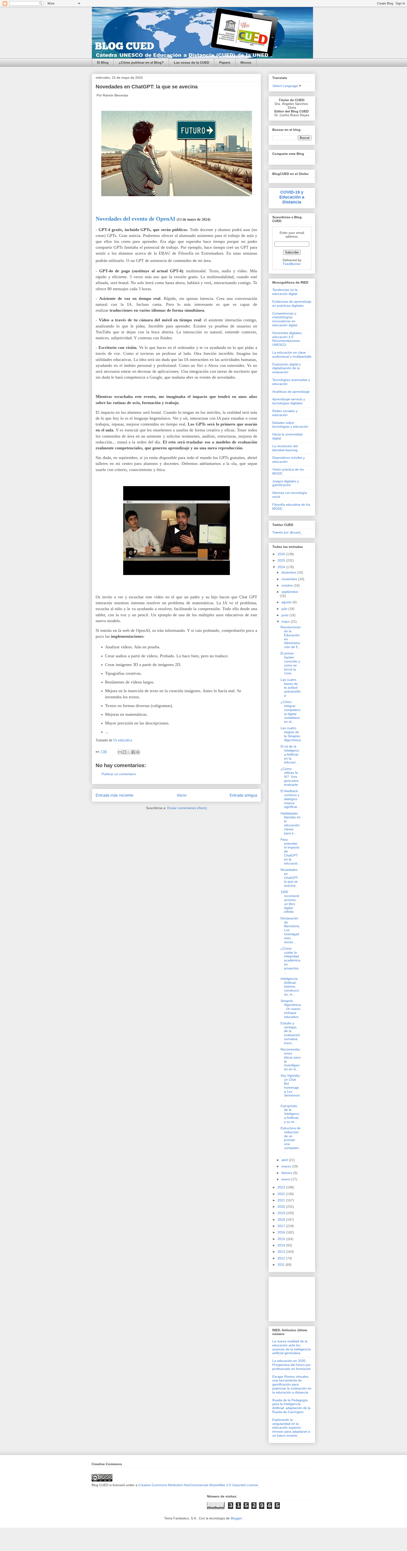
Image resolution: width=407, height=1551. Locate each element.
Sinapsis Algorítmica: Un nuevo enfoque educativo (291, 1008)
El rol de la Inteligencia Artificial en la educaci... (290, 754)
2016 (281, 1232)
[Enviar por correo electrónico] (120, 752)
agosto (287, 602)
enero (286, 1179)
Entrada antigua (243, 795)
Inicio (181, 795)
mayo (286, 621)
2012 (281, 1258)
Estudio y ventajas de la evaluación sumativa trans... (290, 1033)
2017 (281, 1226)
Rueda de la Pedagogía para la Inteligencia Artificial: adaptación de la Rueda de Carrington (291, 1406)
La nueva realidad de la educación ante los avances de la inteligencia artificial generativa (291, 1347)
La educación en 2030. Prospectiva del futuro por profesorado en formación (291, 1365)
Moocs (245, 62)
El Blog (103, 62)
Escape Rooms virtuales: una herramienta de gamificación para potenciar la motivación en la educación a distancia (291, 1384)
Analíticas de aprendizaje (291, 391)
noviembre (289, 579)
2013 (281, 1251)
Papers (224, 62)
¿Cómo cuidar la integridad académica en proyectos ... (290, 960)
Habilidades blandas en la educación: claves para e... (291, 823)
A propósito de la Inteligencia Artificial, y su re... (290, 1114)
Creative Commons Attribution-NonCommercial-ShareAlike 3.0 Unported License (198, 1485)
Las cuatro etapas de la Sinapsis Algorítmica (291, 734)
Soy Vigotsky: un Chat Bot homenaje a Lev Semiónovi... (291, 1087)
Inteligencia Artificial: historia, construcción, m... (290, 986)
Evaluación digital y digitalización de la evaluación (286, 368)
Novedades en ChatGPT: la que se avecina (289, 877)
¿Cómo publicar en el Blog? (141, 62)
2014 (281, 1245)
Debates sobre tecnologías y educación (290, 425)
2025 (281, 560)
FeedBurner (292, 264)
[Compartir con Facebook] (133, 752)
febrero (287, 1173)
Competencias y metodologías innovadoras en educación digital (284, 319)
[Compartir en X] (128, 752)
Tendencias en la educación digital (284, 292)
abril (285, 1160)
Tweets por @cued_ (287, 532)
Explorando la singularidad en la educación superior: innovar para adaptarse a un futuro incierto (291, 1427)
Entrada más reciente (114, 795)
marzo (286, 1166)
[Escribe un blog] (124, 752)
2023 (281, 1187)
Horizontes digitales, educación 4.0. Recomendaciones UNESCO (287, 339)
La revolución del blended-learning (285, 448)
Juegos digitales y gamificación (285, 483)
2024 (281, 567)
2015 (281, 1239)
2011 (281, 1264)
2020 (281, 1206)
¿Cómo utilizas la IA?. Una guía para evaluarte (289, 776)
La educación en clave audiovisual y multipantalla (291, 354)
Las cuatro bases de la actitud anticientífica (291, 687)
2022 (281, 1194)
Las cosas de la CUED (191, 62)
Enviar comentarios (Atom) (187, 808)
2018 (281, 1219)
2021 (281, 1200)
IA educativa (122, 740)
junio (285, 615)
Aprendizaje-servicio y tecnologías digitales (288, 401)
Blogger (236, 1518)
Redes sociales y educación (284, 413)
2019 (281, 1213)
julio (284, 609)
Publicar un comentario (119, 774)
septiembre (289, 592)
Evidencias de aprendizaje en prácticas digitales (291, 303)
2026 (281, 554)
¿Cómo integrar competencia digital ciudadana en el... (291, 712)
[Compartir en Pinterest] (137, 752)
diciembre (289, 572)
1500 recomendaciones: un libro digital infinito (290, 902)
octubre (287, 585)
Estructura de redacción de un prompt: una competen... (291, 1140)
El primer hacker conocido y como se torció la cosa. (290, 663)
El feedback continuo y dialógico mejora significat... (290, 799)
